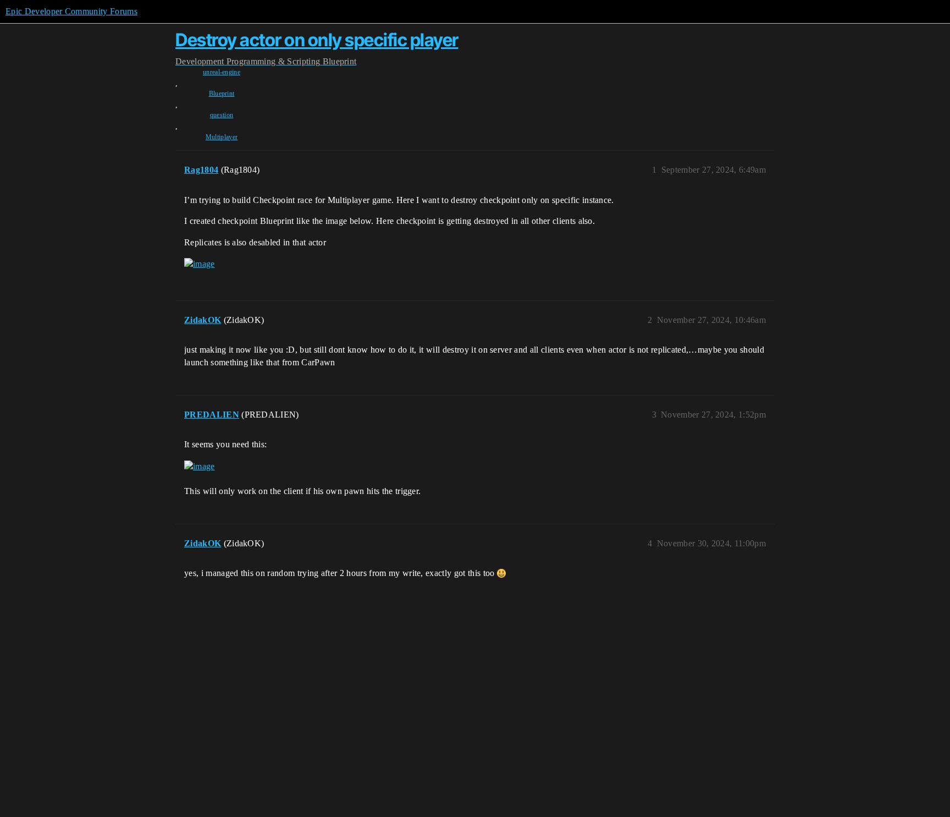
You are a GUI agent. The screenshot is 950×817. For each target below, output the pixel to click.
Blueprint (222, 93)
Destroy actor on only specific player (317, 40)
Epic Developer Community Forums (71, 11)
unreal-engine (221, 72)
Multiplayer (222, 137)
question (222, 115)
